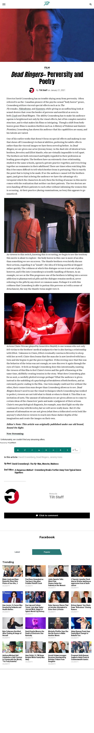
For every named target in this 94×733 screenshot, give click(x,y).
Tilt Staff (43, 90)
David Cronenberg (26, 457)
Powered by (3, 442)
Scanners (40, 108)
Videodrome (25, 108)
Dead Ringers (42, 457)
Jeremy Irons (56, 457)
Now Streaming (15, 433)
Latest (17, 552)
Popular (47, 552)
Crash (14, 115)
